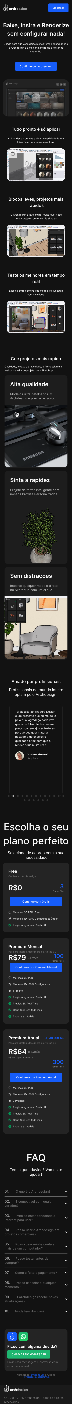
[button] (9, 796)
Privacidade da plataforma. (36, 1377)
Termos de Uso (36, 1374)
